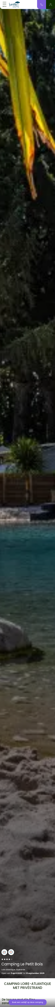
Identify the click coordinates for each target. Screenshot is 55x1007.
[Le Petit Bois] (14, 4)
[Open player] (11, 952)
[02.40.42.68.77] (41, 4)
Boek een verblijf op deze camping (27, 1002)
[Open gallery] (4, 952)
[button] (50, 4)
